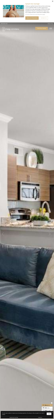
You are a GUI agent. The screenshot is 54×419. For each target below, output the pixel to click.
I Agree (49, 413)
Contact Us (40, 417)
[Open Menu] (50, 28)
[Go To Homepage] (12, 30)
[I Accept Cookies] (52, 412)
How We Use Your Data (14, 417)
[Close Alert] (52, 1)
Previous (3, 234)
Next (49, 234)
